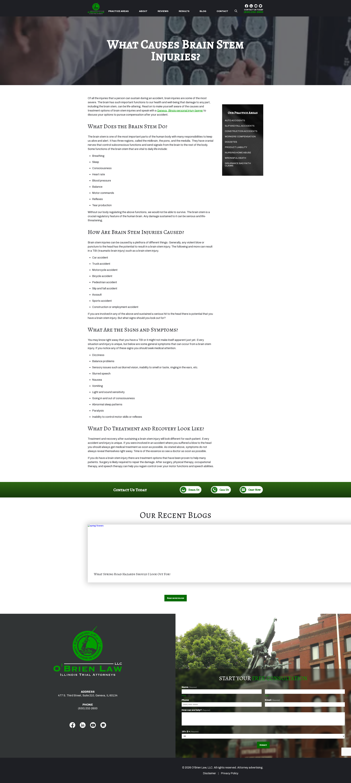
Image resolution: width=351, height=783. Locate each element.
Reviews (163, 11)
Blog (203, 11)
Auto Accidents (235, 120)
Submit (263, 744)
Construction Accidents (241, 131)
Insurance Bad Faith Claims (238, 164)
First (184, 695)
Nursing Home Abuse (238, 152)
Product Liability (236, 147)
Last (267, 695)
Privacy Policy (229, 773)
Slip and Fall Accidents (239, 126)
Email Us (193, 490)
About (143, 11)
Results (184, 11)
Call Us (224, 490)
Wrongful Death (235, 158)
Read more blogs (175, 598)
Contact (222, 11)
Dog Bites (231, 142)
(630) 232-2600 (87, 708)
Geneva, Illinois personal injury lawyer (180, 110)
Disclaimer (209, 773)
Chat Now (254, 490)
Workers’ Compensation (240, 136)
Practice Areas (118, 11)
